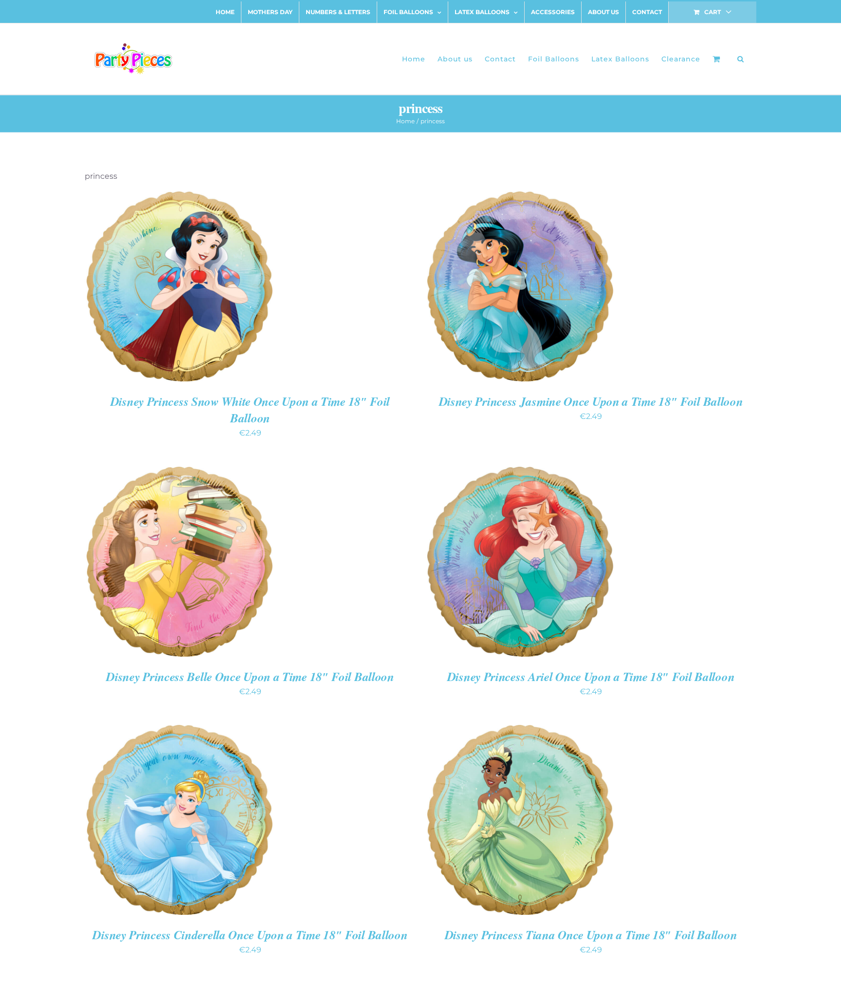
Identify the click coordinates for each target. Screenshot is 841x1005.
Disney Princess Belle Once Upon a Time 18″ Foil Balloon (250, 676)
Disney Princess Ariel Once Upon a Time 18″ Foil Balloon (591, 676)
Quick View (213, 288)
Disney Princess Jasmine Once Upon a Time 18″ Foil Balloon (591, 401)
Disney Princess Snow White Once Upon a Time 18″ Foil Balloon (250, 409)
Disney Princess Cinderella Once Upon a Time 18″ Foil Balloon (249, 934)
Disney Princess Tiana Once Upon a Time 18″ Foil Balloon (591, 934)
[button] (740, 59)
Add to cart (149, 288)
